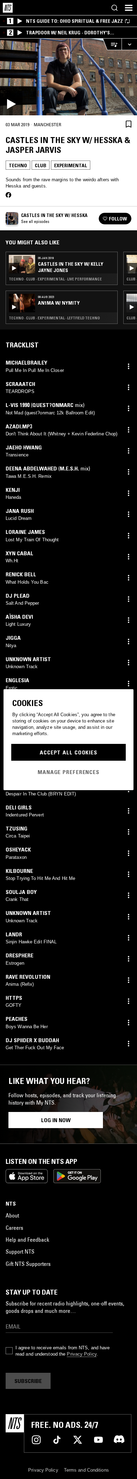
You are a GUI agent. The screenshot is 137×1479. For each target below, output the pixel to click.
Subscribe (28, 1380)
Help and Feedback (27, 1239)
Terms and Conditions (86, 1470)
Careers (14, 1227)
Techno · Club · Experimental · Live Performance (55, 279)
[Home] (8, 8)
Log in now (56, 1120)
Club (40, 165)
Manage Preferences (68, 771)
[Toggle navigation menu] (128, 7)
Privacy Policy (81, 1354)
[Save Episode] (128, 124)
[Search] (114, 8)
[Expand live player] (129, 44)
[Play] (68, 77)
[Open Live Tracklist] (112, 44)
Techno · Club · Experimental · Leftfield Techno (54, 318)
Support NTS (20, 1251)
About (12, 1215)
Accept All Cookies (68, 752)
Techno (18, 165)
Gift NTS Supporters (28, 1263)
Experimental (70, 165)
